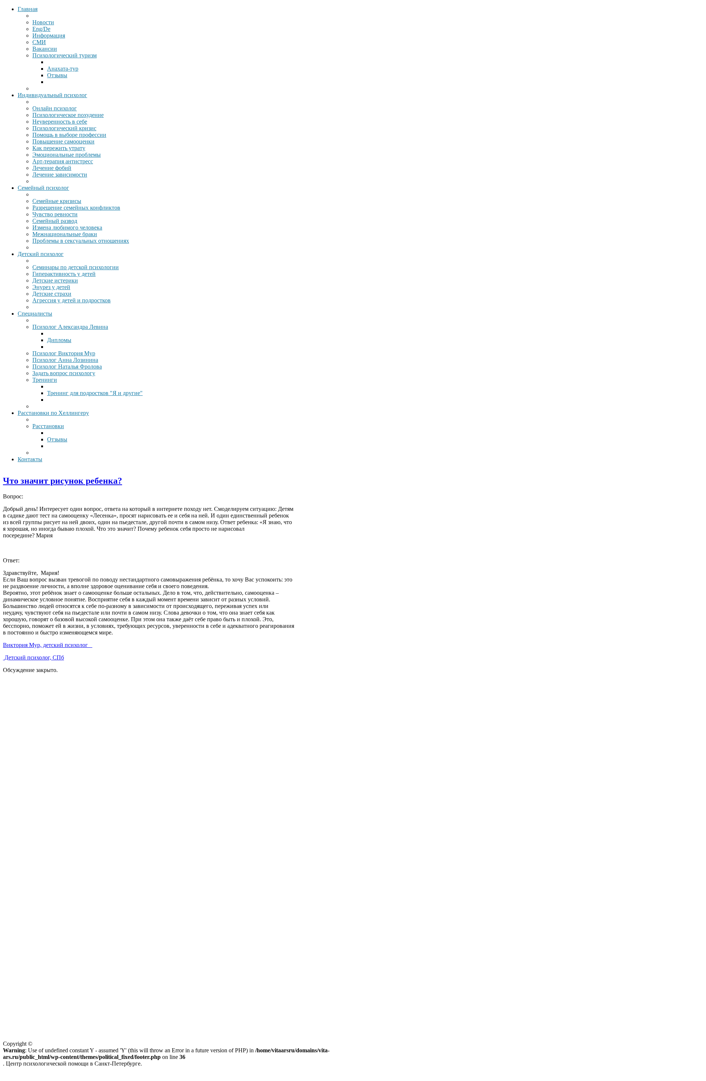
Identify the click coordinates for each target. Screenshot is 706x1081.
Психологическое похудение (68, 115)
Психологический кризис (64, 128)
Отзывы (57, 75)
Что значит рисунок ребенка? (62, 481)
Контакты (30, 459)
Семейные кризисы (56, 201)
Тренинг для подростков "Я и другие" (95, 393)
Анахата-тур (62, 68)
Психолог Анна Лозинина (65, 360)
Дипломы (59, 340)
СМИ (39, 42)
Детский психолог (41, 254)
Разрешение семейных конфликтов (76, 208)
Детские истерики (55, 280)
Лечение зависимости (59, 174)
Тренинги (44, 380)
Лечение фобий (51, 168)
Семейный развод (54, 221)
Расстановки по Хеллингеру (53, 413)
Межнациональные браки (64, 234)
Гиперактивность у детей (64, 274)
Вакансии (44, 49)
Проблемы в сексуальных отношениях (80, 241)
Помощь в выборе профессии (69, 135)
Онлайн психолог (54, 108)
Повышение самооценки (63, 141)
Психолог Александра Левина (70, 327)
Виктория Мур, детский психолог (47, 645)
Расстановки (48, 426)
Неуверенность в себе (59, 121)
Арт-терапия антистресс (62, 161)
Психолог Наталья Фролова (67, 366)
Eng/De (41, 29)
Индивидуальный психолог (52, 95)
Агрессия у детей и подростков (71, 300)
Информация (48, 35)
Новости (43, 22)
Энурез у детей (51, 287)
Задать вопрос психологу (63, 373)
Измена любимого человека (67, 227)
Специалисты (35, 313)
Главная (28, 9)
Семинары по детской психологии (75, 267)
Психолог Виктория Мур (63, 353)
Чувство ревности (55, 214)
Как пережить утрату (58, 148)
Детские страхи (51, 294)
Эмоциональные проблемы (66, 155)
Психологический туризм (64, 55)
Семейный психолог (43, 188)
